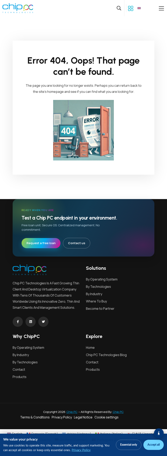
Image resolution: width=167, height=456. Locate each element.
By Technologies (98, 286)
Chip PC (71, 412)
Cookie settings (106, 417)
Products (19, 377)
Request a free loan (41, 243)
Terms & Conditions (35, 417)
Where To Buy (96, 301)
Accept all (153, 444)
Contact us (76, 243)
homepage (55, 91)
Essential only (128, 444)
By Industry (94, 294)
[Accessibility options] (159, 433)
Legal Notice (83, 417)
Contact (19, 369)
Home (90, 347)
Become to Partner (100, 308)
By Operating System (102, 279)
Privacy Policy (62, 417)
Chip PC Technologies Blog (106, 355)
